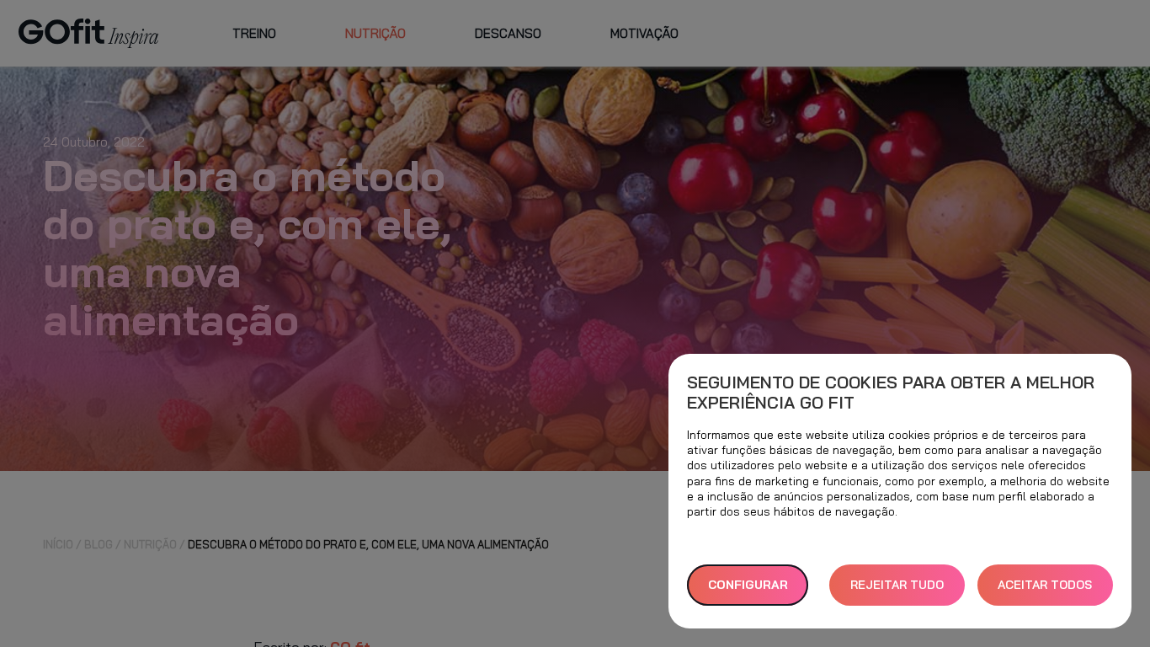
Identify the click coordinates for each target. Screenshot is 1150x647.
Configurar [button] (748, 584)
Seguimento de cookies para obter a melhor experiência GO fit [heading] (890, 392)
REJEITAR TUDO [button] (897, 584)
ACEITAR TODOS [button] (1045, 584)
